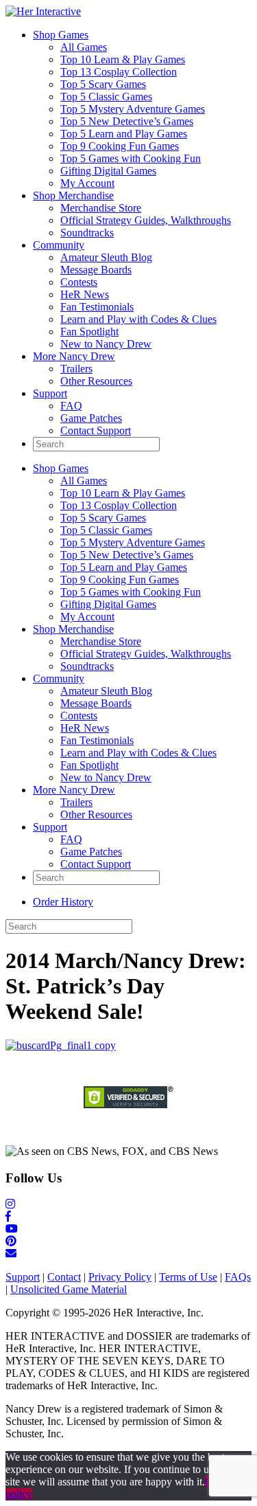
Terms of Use (188, 1277)
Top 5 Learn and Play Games (123, 133)
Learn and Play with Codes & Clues (138, 319)
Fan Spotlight (89, 331)
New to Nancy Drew (105, 344)
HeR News (84, 294)
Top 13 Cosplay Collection (118, 72)
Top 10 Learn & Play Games (122, 59)
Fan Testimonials (97, 307)
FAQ (71, 406)
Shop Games (60, 35)
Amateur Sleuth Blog (106, 257)
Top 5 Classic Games (106, 96)
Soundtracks (87, 232)
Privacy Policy (119, 1277)
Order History (63, 902)
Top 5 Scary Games (103, 84)
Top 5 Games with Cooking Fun (130, 158)
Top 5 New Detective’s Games (126, 121)
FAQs (238, 1277)
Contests (78, 282)
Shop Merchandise (73, 195)
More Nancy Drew (74, 356)
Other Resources (96, 381)
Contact (64, 1277)
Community (58, 245)
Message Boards (96, 270)
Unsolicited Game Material (68, 1289)
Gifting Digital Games (108, 171)
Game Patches (91, 418)
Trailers (76, 368)
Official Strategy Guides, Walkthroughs (145, 220)
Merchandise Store (100, 208)
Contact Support (95, 430)
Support (50, 393)
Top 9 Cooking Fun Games (119, 146)
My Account (87, 183)
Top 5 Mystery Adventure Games (132, 109)
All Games (83, 47)
